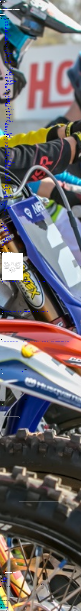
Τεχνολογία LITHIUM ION (7, 205)
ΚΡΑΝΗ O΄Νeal (7, 30)
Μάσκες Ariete (7, 52)
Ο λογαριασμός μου (4, 243)
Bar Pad (6, 145)
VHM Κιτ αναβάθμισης (8, 188)
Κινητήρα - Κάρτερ (9, 70)
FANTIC (6, 186)
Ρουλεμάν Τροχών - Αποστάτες (9, 109)
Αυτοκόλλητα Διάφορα (8, 133)
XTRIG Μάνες (9, 135)
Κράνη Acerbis (7, 27)
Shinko (5, 215)
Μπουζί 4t (6, 192)
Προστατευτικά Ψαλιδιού (8, 77)
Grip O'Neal (7, 142)
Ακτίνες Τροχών (7, 108)
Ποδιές (8, 63)
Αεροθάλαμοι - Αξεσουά (7, 216)
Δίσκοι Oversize (7, 154)
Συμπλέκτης (5, 194)
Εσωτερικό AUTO (6, 229)
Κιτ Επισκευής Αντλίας (10, 158)
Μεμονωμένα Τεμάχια (10, 114)
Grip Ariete (6, 143)
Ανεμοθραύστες (7, 232)
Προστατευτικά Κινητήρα (8, 62)
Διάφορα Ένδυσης (6, 59)
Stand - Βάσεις (7, 168)
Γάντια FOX (7, 36)
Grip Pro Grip (7, 141)
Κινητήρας (3, 181)
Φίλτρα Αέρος (7, 147)
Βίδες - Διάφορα (7, 103)
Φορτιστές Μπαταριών (7, 208)
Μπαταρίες (3, 204)
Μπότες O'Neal (7, 45)
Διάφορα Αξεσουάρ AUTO (7, 240)
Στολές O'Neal (7, 25)
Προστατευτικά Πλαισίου (8, 75)
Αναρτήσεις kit (7, 164)
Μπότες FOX (7, 43)
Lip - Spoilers (7, 231)
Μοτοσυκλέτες (4, 226)
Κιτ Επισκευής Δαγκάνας (10, 159)
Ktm (11, 66)
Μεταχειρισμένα (4, 223)
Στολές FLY (7, 22)
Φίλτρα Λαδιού (7, 149)
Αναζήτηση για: (2, 572)
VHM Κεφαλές (6, 183)
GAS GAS (10, 113)
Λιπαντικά (3, 199)
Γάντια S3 (6, 38)
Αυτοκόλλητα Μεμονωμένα (9, 132)
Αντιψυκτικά (5, 201)
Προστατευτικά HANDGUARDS (10, 61)
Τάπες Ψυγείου (7, 172)
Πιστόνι (6, 190)
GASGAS (6, 185)
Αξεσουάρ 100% (9, 51)
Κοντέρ (6, 104)
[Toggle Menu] (0, 16)
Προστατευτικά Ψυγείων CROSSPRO (12, 81)
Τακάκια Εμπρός (7, 155)
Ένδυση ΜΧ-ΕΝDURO (5, 18)
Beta (11, 67)
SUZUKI (8, 101)
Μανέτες (6, 151)
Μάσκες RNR (7, 54)
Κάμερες (3, 219)
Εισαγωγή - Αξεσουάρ (8, 238)
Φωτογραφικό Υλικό (5, 241)
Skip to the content (2, 0)
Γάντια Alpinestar (7, 33)
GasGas (11, 68)
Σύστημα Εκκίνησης (8, 179)
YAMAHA (8, 89)
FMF (6, 86)
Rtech (6, 116)
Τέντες (6, 167)
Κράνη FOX (7, 31)
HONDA (6, 127)
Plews (4, 213)
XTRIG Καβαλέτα (9, 136)
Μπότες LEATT (7, 42)
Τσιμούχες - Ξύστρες (8, 165)
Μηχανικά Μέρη (6, 237)
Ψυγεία (6, 171)
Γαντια (4, 32)
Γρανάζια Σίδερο (9, 95)
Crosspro (10, 64)
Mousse (5, 217)
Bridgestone (5, 209)
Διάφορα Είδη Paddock (8, 169)
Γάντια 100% (7, 34)
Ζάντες (6, 107)
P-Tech (10, 65)
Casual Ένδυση (6, 57)
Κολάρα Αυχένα (7, 48)
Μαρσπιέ (6, 178)
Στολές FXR (7, 21)
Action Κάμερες (6, 220)
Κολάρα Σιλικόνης (7, 173)
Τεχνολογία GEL (6, 206)
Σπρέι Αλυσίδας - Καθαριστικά (8, 202)
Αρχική (3, 17)
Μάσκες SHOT (7, 56)
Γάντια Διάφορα (7, 39)
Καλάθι (1, 610)
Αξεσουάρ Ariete (9, 53)
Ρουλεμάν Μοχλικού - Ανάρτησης (10, 162)
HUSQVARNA (9, 88)
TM (5, 130)
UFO (6, 119)
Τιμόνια (6, 140)
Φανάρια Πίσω (7, 235)
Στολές (5, 19)
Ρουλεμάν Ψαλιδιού (8, 161)
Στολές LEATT (7, 20)
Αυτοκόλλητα (5, 131)
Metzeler (5, 211)
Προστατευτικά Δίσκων (8, 76)
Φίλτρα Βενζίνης (7, 148)
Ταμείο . (3, 244)
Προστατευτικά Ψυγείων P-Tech (11, 83)
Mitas (4, 212)
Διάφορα (6, 146)
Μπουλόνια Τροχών (6, 233)
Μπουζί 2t (6, 191)
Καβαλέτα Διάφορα (9, 137)
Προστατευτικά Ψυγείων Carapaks (11, 79)
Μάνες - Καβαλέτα (6, 134)
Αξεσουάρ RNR (9, 55)
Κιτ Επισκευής (7, 157)
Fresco (6, 87)
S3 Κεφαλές (5, 182)
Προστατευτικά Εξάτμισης (8, 78)
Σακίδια (5, 58)
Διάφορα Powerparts (8, 180)
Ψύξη (4, 170)
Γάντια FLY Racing (8, 35)
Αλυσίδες (6, 97)
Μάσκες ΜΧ (5, 50)
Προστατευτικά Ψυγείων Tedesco (11, 80)
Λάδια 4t (5, 200)
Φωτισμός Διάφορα (8, 236)
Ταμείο (3, 610)
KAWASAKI (9, 102)
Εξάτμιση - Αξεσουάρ (8, 239)
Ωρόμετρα (6, 105)
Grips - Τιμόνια (6, 139)
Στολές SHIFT (7, 24)
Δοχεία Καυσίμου (6, 174)
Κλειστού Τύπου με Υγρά (7, 207)
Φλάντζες (5, 193)
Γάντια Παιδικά (7, 40)
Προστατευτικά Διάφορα (8, 84)
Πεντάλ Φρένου (7, 152)
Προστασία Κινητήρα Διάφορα (11, 74)
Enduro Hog (10, 72)
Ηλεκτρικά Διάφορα (8, 106)
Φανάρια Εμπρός (7, 234)
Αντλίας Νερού (9, 73)
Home (1, 246)
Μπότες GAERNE (7, 44)
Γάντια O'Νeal (7, 37)
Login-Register (4, 245)
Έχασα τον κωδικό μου (5, 607)
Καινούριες (5, 227)
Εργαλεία (3, 225)
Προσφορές (3, 222)
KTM (8, 98)
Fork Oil (5, 203)
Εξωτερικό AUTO (6, 230)
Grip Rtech (6, 144)
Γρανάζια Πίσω (7, 93)
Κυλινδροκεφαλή (6, 189)
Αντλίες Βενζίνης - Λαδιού (7, 195)
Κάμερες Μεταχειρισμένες (7, 221)
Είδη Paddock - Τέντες (7, 166)
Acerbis (10, 71)
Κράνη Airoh (7, 28)
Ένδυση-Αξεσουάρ (6, 224)
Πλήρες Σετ (8, 111)
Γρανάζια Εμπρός (7, 96)
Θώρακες (6, 47)
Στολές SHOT (7, 23)
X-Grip (5, 214)
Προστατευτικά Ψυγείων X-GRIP (11, 82)
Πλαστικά (4, 246)
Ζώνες (6, 49)
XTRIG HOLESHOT (10, 138)
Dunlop (5, 210)
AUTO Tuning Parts (5, 228)
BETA (8, 90)
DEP (6, 85)
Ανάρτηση (5, 163)
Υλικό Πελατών (6, 242)
